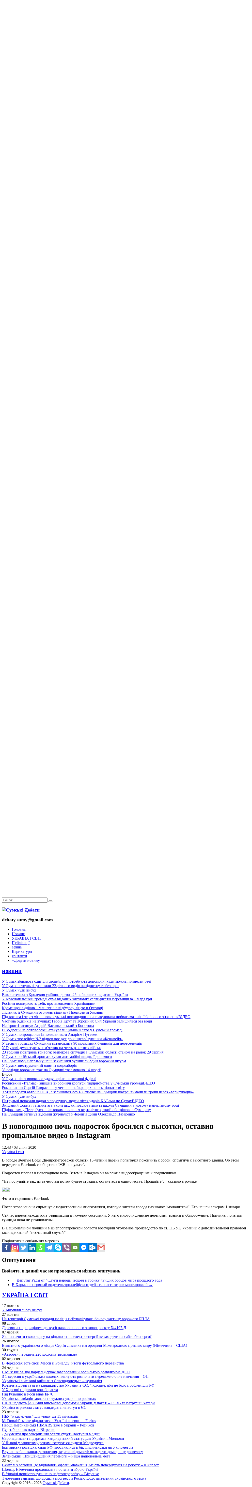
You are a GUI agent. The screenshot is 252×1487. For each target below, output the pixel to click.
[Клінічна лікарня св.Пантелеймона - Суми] (126, 37)
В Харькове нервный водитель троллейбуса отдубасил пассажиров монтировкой (82, 1285)
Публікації (21, 943)
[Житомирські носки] (126, 113)
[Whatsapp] (40, 1247)
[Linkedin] (32, 1247)
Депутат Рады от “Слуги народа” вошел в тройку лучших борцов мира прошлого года (87, 1280)
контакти (19, 956)
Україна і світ (13, 1152)
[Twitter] (23, 1247)
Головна (19, 929)
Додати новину (26, 960)
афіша (17, 947)
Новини (18, 934)
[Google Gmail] (101, 1247)
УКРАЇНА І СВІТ (26, 938)
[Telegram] (49, 1247)
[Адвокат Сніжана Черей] (126, 75)
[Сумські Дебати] (21, 910)
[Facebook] (6, 1247)
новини (12, 971)
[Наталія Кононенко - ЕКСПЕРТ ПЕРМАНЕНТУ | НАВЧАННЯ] (126, 151)
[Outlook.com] (92, 1247)
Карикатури (22, 951)
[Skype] (58, 1247)
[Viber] (66, 1247)
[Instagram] (15, 1247)
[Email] (75, 1247)
